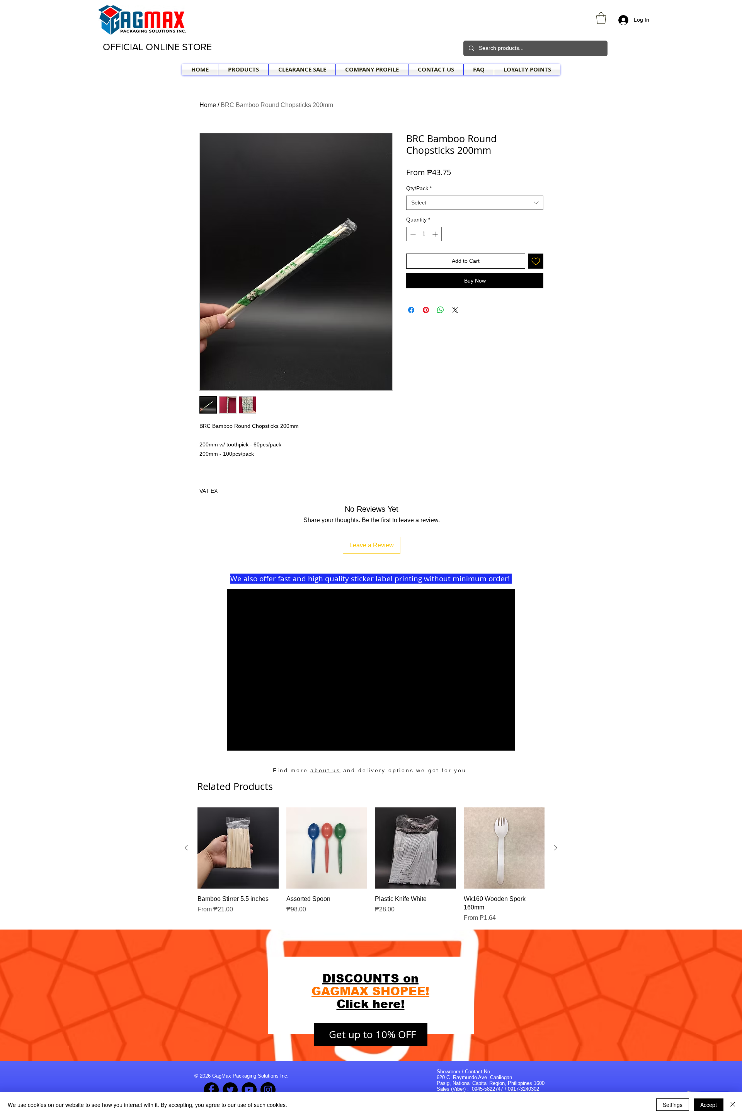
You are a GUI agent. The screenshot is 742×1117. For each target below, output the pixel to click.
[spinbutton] (424, 234)
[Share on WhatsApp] (440, 310)
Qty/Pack (419, 188)
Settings (672, 1104)
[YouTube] (249, 1089)
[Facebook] (211, 1089)
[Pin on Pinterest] (426, 310)
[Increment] (436, 234)
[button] (601, 18)
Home (207, 105)
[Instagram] (268, 1089)
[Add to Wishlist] (535, 261)
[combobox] (474, 203)
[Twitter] (230, 1089)
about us (325, 770)
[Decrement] (412, 234)
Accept (708, 1104)
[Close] (732, 1104)
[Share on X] (455, 310)
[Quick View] (238, 848)
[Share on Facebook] (411, 310)
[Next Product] (555, 847)
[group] (371, 865)
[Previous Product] (186, 847)
